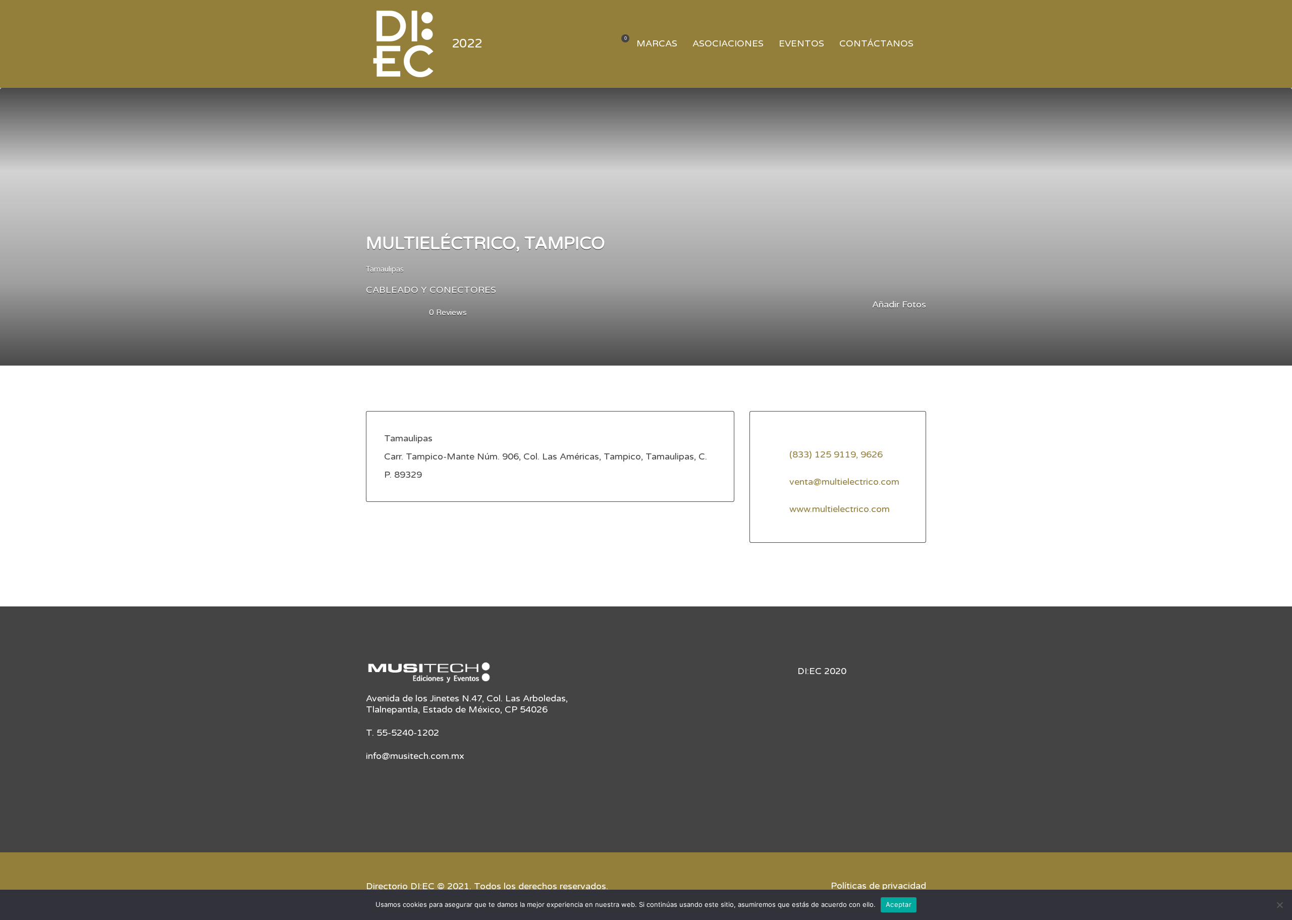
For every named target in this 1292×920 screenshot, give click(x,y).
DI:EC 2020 (821, 671)
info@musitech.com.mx (415, 755)
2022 (467, 43)
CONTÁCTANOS (876, 43)
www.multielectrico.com (839, 509)
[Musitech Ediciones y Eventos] (429, 676)
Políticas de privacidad (878, 885)
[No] (1279, 905)
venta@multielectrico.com (844, 481)
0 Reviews (448, 313)
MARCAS (656, 43)
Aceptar (898, 904)
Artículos (619, 44)
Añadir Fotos (898, 304)
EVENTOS (801, 43)
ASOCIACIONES (728, 43)
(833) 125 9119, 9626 (836, 454)
